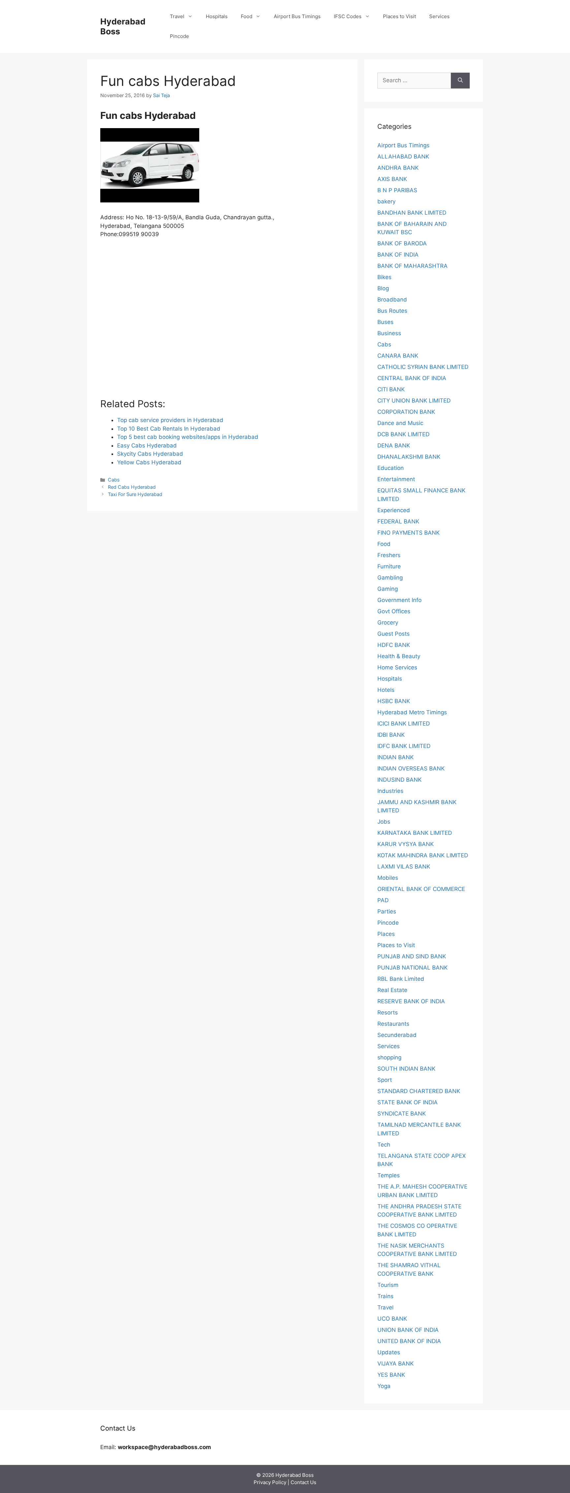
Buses (385, 322)
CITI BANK (391, 389)
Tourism (387, 1285)
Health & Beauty (398, 656)
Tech (383, 1144)
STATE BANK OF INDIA (407, 1102)
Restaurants (393, 1023)
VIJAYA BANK (395, 1363)
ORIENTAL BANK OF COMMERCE (421, 889)
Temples (388, 1175)
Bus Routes (392, 310)
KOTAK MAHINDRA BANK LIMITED (422, 855)
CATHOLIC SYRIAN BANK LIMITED (422, 367)
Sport (384, 1080)
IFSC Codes (348, 16)
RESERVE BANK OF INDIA (411, 1001)
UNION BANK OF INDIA (408, 1330)
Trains (385, 1296)
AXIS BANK (392, 179)
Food (246, 16)
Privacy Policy (270, 1482)
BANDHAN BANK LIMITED (411, 212)
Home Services (397, 667)
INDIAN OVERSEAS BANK (411, 768)
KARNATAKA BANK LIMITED (414, 833)
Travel (177, 16)
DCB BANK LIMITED (403, 434)
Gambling (390, 577)
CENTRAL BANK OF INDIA (411, 378)
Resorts (387, 1012)
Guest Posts (393, 633)
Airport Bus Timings (297, 16)
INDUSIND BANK (399, 779)
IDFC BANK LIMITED (403, 746)
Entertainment (396, 479)
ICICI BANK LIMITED (403, 723)
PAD (383, 900)
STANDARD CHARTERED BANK (418, 1091)
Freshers (388, 555)
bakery (386, 201)
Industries (390, 791)
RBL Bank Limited (400, 979)
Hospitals (217, 16)
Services (439, 16)
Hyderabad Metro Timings (412, 712)
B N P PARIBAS (397, 190)
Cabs (114, 479)
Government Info (399, 600)
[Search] (460, 81)
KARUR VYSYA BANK (405, 844)
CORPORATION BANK (406, 412)
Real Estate (392, 990)
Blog (383, 288)
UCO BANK (392, 1318)
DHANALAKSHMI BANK (408, 456)
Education (390, 468)
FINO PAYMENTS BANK (408, 532)
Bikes (384, 277)
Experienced (393, 510)
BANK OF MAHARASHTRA (412, 266)
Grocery (387, 622)
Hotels (386, 690)
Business (389, 333)
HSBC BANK (393, 701)
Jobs (383, 821)
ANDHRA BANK (398, 167)
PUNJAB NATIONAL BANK (412, 967)
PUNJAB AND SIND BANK (411, 956)
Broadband (392, 299)
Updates (388, 1352)
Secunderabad (397, 1035)
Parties (386, 911)
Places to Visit (399, 16)
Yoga (384, 1386)
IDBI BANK (391, 734)
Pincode (179, 36)
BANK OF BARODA (402, 243)
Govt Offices (393, 611)
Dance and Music (400, 423)
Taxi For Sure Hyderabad (135, 494)
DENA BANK (393, 445)
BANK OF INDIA (398, 254)
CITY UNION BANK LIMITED (414, 400)
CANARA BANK (397, 355)
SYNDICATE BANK (401, 1113)
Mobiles (387, 877)
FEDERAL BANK (398, 521)
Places (386, 934)
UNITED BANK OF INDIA (409, 1341)
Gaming (387, 589)
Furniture (389, 566)
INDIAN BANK (395, 757)
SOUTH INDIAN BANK (406, 1068)
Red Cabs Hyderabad (132, 487)
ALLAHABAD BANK (403, 156)
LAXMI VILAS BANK (403, 866)
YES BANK (391, 1374)
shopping (389, 1057)
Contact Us (303, 1482)
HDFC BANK (393, 645)
